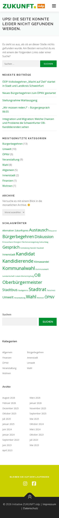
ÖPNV (5, 154)
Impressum (49, 504)
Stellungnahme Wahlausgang (19, 100)
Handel (33, 248)
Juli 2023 (34, 439)
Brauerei (53, 231)
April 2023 (7, 450)
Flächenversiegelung (30, 242)
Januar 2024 (8, 434)
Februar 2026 (9, 403)
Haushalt (40, 248)
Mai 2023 (34, 445)
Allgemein (8, 170)
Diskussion (44, 236)
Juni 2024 (7, 429)
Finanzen (7, 180)
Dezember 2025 (10, 408)
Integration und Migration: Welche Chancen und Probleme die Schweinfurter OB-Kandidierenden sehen (28, 123)
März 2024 (35, 429)
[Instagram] (25, 483)
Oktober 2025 (9, 413)
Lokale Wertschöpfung (24, 276)
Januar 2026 (36, 403)
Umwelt (6, 149)
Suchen (6, 314)
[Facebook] (34, 483)
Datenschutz (30, 508)
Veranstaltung (10, 159)
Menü (54, 6)
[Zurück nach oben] (29, 497)
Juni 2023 (7, 445)
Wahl (5, 165)
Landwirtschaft (8, 276)
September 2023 (10, 439)
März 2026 (35, 397)
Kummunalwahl (42, 269)
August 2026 (8, 397)
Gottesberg (24, 248)
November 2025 (38, 408)
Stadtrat (37, 289)
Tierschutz (51, 290)
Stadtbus (9, 289)
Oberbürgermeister (22, 282)
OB (37, 275)
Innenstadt (8, 175)
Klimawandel (41, 261)
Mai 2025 (34, 418)
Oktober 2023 (37, 434)
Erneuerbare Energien (11, 242)
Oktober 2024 (37, 424)
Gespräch (11, 247)
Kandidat (25, 254)
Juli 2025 (6, 418)
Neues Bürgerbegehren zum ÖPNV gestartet (29, 93)
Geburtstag (43, 242)
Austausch (39, 230)
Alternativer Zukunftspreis (15, 230)
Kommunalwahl (18, 268)
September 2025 (38, 413)
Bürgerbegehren (12, 143)
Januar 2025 (8, 424)
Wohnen (7, 186)
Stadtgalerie (23, 290)
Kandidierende (18, 261)
